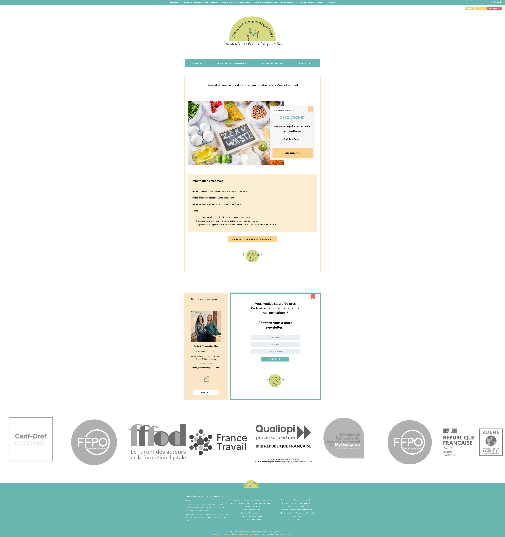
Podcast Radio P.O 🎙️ (288, 2)
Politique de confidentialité (239, 534)
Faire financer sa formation (252, 516)
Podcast (481, 8)
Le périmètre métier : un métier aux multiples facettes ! (251, 503)
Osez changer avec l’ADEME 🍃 (313, 2)
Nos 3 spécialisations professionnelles (296, 503)
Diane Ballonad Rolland (192, 2)
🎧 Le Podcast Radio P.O (252, 519)
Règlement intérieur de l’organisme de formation (297, 513)
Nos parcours (306, 63)
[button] (292, 153)
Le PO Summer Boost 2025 (266, 2)
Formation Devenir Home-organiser (236, 2)
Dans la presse (211, 2)
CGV (254, 534)
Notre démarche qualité (252, 510)
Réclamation (296, 516)
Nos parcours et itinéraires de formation (297, 510)
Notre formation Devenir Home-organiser (296, 500)
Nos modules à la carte (272, 63)
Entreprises (494, 8)
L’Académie (173, 2)
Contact (332, 2)
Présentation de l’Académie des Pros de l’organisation (252, 500)
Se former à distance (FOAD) (251, 513)
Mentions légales (220, 534)
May (290, 534)
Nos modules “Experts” (296, 506)
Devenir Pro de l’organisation (231, 63)
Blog (469, 8)
